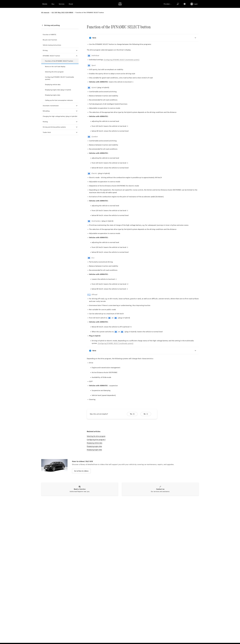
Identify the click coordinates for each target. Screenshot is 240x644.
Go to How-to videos (81, 471)
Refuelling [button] (46, 111)
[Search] (177, 3)
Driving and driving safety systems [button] (54, 127)
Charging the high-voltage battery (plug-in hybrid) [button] (59, 116)
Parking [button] (45, 122)
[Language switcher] (184, 3)
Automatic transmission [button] (51, 106)
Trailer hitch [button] (47, 132)
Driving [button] (45, 50)
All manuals (45, 13)
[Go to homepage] (120, 4)
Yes (131, 414)
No (145, 414)
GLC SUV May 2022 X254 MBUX (62, 13)
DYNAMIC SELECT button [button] (51, 56)
